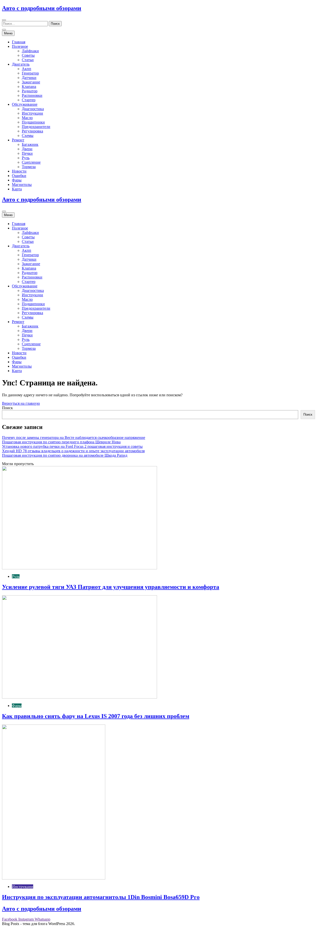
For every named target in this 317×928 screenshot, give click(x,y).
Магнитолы (22, 184)
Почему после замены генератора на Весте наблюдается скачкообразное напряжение (73, 437)
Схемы (27, 135)
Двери (27, 149)
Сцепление (31, 162)
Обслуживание (24, 104)
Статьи (28, 60)
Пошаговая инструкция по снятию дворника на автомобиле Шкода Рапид (64, 455)
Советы (28, 55)
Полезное (20, 46)
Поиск (7, 408)
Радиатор (29, 91)
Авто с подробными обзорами (41, 8)
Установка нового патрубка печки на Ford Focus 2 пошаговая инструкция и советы (72, 446)
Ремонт (18, 140)
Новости (19, 171)
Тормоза (29, 167)
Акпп (26, 69)
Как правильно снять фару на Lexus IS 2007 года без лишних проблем (95, 716)
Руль (25, 158)
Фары (17, 180)
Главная (18, 42)
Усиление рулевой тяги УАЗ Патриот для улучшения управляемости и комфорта (110, 587)
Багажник (30, 144)
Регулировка (32, 131)
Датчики (29, 77)
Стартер (28, 100)
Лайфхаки (30, 51)
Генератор (30, 73)
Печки (27, 153)
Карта (17, 189)
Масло (27, 118)
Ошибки (19, 176)
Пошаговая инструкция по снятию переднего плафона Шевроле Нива (61, 442)
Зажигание (31, 82)
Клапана (29, 86)
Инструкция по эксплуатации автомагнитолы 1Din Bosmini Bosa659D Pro (101, 897)
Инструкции (32, 113)
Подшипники (33, 122)
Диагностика (33, 109)
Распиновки (32, 95)
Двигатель (20, 64)
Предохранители (36, 127)
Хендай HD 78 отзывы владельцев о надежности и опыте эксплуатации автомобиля (73, 451)
